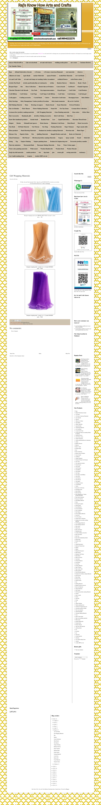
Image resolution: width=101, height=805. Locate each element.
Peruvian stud (70, 130)
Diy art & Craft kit (73, 101)
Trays (58, 145)
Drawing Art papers (37, 105)
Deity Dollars (85, 98)
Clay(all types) (61, 90)
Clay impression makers (47, 90)
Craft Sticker (24, 94)
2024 (54, 766)
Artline (52, 83)
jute (53, 152)
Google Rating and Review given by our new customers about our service (83, 329)
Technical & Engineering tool (58, 141)
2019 (54, 774)
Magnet (11, 123)
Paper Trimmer (69, 127)
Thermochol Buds (29, 145)
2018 (54, 776)
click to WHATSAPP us (16, 63)
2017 (54, 777)
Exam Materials (62, 105)
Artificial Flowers (62, 79)
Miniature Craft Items (57, 123)
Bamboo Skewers (62, 83)
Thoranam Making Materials (45, 145)
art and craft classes (46, 63)
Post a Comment (14, 331)
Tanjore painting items (40, 141)
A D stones (38, 72)
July (55, 722)
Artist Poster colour (76, 79)
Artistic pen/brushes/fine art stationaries (35, 83)
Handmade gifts (26, 116)
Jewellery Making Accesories (42, 116)
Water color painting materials (18, 149)
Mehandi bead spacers (30, 123)
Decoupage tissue (74, 98)
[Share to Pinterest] (20, 320)
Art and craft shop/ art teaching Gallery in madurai (39, 79)
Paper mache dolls (82, 127)
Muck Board (71, 123)
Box (22, 87)
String (11, 141)
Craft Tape (33, 94)
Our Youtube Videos (15, 66)
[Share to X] (18, 320)
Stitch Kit (87, 138)
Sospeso (60, 138)
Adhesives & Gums (14, 76)
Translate (83, 659)
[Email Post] (13, 320)
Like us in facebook (31, 63)
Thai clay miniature (15, 145)
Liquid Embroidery (64, 119)
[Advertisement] (40, 342)
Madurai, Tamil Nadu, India (28, 323)
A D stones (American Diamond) (53, 72)
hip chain (46, 152)
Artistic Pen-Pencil (14, 83)
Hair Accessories (14, 116)
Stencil (79, 138)
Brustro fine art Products (46, 87)
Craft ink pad (82, 94)
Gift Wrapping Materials (44, 112)
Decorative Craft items (59, 98)
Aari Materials (84, 388)
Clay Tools (34, 90)
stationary (82, 152)
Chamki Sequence (82, 87)
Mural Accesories (83, 123)
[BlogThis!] (16, 320)
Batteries (72, 83)
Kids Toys (70, 116)
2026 (54, 719)
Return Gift (56, 758)
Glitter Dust (85, 112)
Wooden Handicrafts (46, 149)
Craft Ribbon (13, 94)
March (55, 730)
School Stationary (14, 138)
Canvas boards (60, 87)
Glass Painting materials (62, 112)
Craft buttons (71, 94)
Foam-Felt (54, 109)
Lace (53, 119)
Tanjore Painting (26, 141)
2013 (54, 785)
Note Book (12, 127)
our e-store (74, 63)
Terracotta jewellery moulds (78, 141)
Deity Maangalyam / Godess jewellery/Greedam (35, 101)
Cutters (47, 98)
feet (40, 152)
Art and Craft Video (15, 79)
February (56, 764)
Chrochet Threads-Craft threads (18, 90)
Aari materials (70, 72)
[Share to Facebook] (19, 320)
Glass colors (75, 112)
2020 (54, 772)
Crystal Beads (38, 98)
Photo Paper (80, 130)
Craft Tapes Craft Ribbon (47, 94)
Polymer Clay (13, 134)
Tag (17, 141)
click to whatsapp (46, 183)
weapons (29, 156)
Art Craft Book (79, 76)
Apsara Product (51, 76)
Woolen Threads (72, 149)
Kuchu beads (34, 119)
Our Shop (45, 127)
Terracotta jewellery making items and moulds (86, 379)
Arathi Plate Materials (65, 76)
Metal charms (44, 123)
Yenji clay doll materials (16, 152)
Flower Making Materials (40, 109)
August (55, 720)
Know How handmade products (18, 119)
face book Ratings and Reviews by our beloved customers (82, 326)
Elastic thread (50, 105)
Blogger (67, 789)
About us (80, 72)
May (55, 726)
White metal (34, 149)
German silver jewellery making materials (21, 112)
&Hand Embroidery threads (23, 72)
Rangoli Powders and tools (58, 134)
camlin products (31, 152)
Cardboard (71, 87)
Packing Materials (56, 127)
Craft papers (13, 98)
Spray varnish (70, 138)
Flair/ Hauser (26, 109)
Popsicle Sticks (24, 134)
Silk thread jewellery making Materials (43, 138)
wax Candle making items (16, 156)
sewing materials (71, 152)
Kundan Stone (45, 119)
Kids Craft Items (59, 116)
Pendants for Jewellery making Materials (51, 130)
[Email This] (15, 320)
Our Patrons (35, 127)
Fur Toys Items (64, 109)
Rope (10, 72)
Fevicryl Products (74, 105)
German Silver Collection (79, 109)
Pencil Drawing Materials (28, 130)
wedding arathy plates (61, 63)
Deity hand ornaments (58, 101)
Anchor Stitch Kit (38, 76)
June (55, 724)
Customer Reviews (85, 63)
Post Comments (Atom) (19, 355)
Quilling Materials (42, 134)
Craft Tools (61, 94)
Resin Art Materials (75, 134)
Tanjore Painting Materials (84, 369)
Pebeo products (13, 130)
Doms (26, 105)
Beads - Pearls (82, 83)
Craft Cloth (72, 90)
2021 (54, 770)
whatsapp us (15, 57)
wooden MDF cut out (41, 156)
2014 (54, 783)
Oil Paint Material (23, 127)
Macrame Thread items (79, 119)
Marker (18, 123)
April (55, 728)
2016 (54, 779)
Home (40, 353)
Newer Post (12, 353)
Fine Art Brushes (14, 109)
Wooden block (60, 149)
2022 (54, 768)
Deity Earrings (13, 101)
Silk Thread (25, 138)
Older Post (68, 353)
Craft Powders (82, 90)
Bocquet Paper (13, 87)
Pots (32, 134)
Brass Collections (31, 87)
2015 (54, 781)
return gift (60, 152)
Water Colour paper (69, 145)
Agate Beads (26, 76)
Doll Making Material (15, 105)
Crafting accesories (25, 98)
